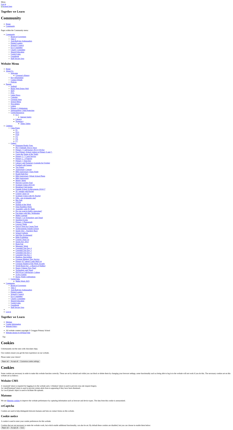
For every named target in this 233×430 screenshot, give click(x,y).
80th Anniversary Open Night (27, 172)
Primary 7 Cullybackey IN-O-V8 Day (30, 150)
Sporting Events (22, 220)
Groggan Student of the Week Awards (30, 264)
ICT (17, 115)
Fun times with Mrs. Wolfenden (28, 213)
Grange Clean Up (22, 194)
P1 (17, 130)
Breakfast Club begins (24, 187)
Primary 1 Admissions (19, 108)
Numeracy (20, 121)
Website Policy (11, 326)
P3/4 (17, 134)
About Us (9, 71)
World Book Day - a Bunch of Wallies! (31, 266)
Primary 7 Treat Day (23, 161)
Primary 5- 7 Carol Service (26, 156)
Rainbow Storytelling (24, 257)
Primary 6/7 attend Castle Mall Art (29, 261)
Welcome (14, 73)
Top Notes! (20, 167)
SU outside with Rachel (25, 191)
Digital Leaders (16, 43)
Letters (13, 106)
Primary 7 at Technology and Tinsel (29, 218)
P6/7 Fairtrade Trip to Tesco (26, 148)
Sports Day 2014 (22, 242)
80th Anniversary (22, 178)
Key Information (17, 78)
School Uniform (22, 233)
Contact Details (16, 80)
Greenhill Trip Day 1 (24, 255)
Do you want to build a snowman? (29, 211)
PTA (12, 93)
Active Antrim (21, 275)
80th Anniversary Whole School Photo (30, 176)
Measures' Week (22, 246)
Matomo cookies (13, 401)
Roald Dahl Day (22, 174)
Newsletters (15, 104)
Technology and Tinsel (24, 270)
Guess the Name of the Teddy (27, 154)
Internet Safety (26, 117)
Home (8, 24)
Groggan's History (23, 75)
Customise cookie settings (29, 361)
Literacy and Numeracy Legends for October (33, 163)
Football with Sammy (24, 165)
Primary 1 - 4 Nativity (24, 159)
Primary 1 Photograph (24, 222)
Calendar (14, 97)
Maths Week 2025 (22, 281)
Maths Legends (21, 215)
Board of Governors (18, 37)
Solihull (14, 86)
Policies (14, 82)
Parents (8, 84)
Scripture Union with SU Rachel (28, 196)
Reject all (5, 361)
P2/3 (17, 132)
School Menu (16, 102)
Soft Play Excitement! (24, 235)
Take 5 (13, 39)
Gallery (13, 143)
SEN (12, 91)
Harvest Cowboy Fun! (24, 183)
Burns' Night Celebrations (25, 277)
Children (9, 126)
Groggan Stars (16, 99)
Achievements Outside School (27, 229)
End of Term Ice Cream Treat (27, 226)
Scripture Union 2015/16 (25, 185)
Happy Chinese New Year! (26, 268)
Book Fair (19, 244)
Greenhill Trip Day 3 (24, 250)
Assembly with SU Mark (25, 209)
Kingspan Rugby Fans (24, 145)
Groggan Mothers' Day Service (27, 259)
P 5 (17, 137)
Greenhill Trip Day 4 (24, 248)
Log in (3, 4)
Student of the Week (23, 205)
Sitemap (9, 322)
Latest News (15, 95)
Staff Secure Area (17, 59)
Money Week (21, 180)
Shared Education (17, 52)
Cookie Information (13, 324)
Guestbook (15, 56)
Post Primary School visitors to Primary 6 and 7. (34, 152)
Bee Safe (19, 200)
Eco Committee (17, 48)
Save (22, 428)
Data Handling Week (24, 207)
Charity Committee (18, 50)
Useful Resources (17, 113)
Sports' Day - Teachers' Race (27, 231)
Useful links (15, 279)
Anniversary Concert (24, 169)
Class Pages (15, 128)
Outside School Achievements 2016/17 (30, 189)
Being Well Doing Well (20, 89)
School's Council (17, 45)
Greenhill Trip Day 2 (24, 253)
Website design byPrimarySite (18, 333)
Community (10, 26)
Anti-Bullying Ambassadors (21, 41)
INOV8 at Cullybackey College (28, 272)
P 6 (17, 139)
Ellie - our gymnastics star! (26, 198)
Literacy (19, 119)
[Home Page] (6, 6)
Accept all (14, 361)
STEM (18, 202)
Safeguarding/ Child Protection (22, 110)
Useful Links (16, 54)
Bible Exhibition (22, 237)
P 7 (17, 141)
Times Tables (25, 124)
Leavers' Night (21, 224)
